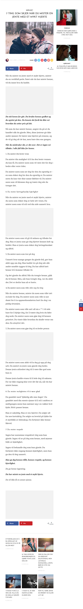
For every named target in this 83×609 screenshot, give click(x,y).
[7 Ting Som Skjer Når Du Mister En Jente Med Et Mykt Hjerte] (29, 37)
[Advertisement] (29, 100)
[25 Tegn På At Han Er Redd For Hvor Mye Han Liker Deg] (66, 52)
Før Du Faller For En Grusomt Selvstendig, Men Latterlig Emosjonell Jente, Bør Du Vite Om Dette (45, 561)
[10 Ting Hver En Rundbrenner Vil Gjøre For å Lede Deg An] (29, 544)
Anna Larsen (13, 60)
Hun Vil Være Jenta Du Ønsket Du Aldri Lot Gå (45, 593)
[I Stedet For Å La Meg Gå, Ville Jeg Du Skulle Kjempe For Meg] (13, 581)
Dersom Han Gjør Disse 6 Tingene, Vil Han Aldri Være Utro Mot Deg (67, 33)
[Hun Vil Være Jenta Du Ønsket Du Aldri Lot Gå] (45, 581)
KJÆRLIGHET (29, 10)
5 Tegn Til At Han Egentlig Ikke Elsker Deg (28, 593)
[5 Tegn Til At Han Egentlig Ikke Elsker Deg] (29, 581)
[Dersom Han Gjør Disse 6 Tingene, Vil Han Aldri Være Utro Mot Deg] (66, 17)
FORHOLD (67, 28)
